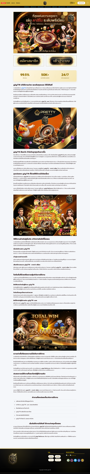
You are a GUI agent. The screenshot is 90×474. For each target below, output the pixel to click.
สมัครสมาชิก (81, 3)
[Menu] (88, 3)
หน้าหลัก (51, 456)
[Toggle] (14, 401)
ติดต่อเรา (18, 3)
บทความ (13, 3)
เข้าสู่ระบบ (73, 3)
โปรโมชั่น (8, 3)
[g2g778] (45, 3)
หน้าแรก (3, 3)
